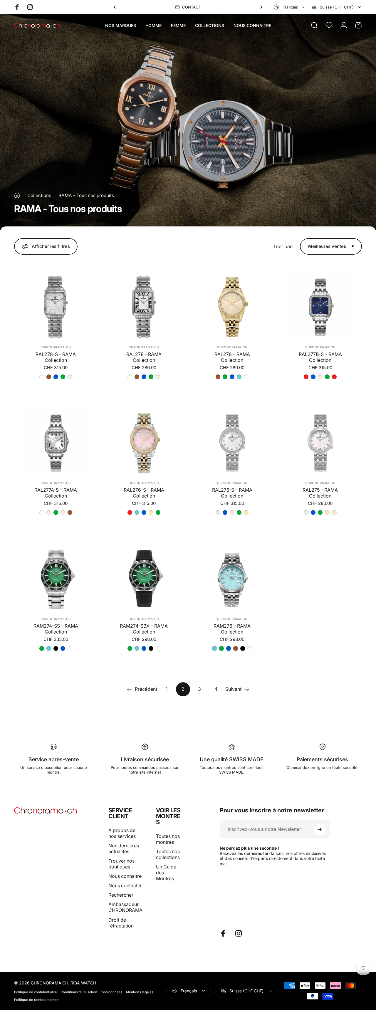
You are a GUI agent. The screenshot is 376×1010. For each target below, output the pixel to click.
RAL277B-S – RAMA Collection (320, 357)
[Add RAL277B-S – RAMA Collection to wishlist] (296, 283)
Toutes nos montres (168, 839)
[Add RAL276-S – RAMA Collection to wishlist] (120, 419)
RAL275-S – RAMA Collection (232, 493)
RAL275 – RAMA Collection (320, 493)
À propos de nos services (122, 833)
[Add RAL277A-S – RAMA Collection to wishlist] (31, 419)
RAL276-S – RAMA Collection (144, 493)
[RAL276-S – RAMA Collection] (144, 443)
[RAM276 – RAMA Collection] (232, 579)
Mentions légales (139, 992)
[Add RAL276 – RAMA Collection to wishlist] (208, 283)
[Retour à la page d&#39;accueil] (17, 195)
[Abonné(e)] (319, 829)
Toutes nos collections (168, 854)
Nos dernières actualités (123, 848)
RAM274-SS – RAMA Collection (55, 629)
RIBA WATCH (83, 982)
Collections (39, 195)
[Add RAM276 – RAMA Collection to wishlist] (208, 554)
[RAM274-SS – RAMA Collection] (56, 579)
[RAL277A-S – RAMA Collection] (56, 443)
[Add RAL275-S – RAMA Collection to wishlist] (208, 419)
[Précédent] (115, 7)
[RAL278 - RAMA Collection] (144, 307)
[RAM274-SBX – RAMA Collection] (144, 579)
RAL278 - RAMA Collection (144, 357)
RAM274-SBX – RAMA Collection (144, 629)
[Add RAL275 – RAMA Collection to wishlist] (296, 419)
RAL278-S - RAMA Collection (56, 357)
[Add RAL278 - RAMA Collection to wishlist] (120, 283)
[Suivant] (260, 7)
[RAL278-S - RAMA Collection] (56, 307)
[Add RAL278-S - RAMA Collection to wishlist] (31, 283)
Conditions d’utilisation (79, 992)
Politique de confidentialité (35, 992)
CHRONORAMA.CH (56, 347)
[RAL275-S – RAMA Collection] (232, 443)
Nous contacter (125, 885)
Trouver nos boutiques (121, 864)
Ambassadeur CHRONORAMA (125, 907)
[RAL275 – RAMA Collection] (320, 443)
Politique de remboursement (37, 1000)
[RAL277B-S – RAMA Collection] (320, 307)
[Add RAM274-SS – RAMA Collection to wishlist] (31, 554)
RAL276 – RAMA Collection (232, 357)
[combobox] (290, 7)
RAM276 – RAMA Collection (232, 629)
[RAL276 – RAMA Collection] (232, 307)
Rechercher (120, 895)
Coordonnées (111, 992)
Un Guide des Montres (166, 872)
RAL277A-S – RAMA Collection (55, 493)
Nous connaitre (125, 876)
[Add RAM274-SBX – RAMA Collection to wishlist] (120, 554)
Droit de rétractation (121, 923)
